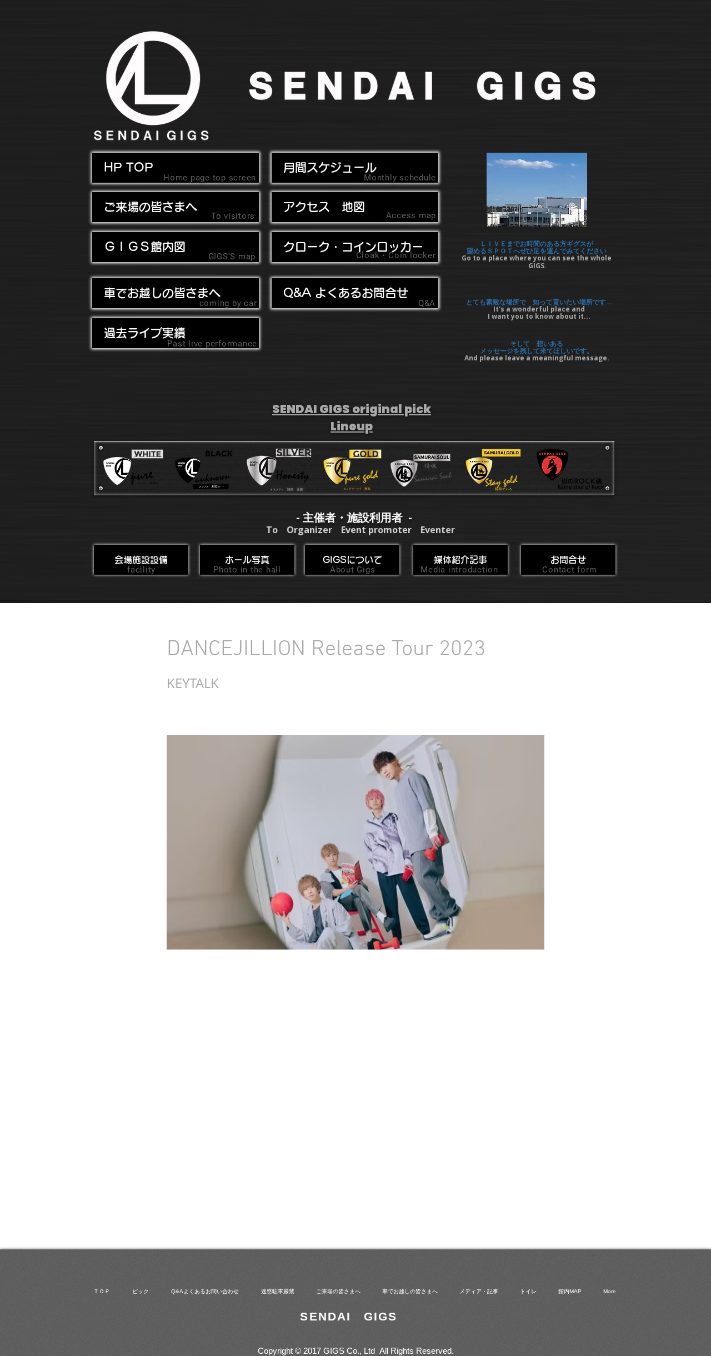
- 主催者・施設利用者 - (354, 517)
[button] (175, 293)
